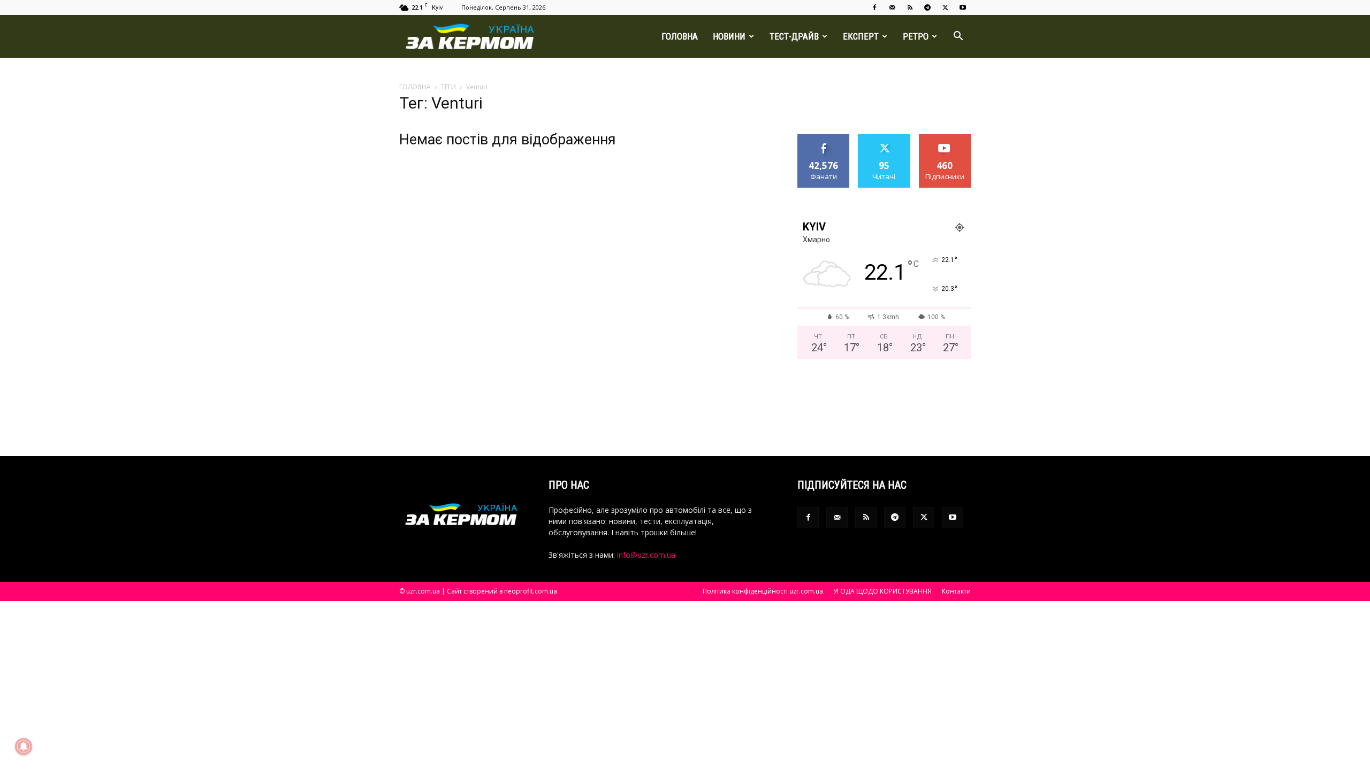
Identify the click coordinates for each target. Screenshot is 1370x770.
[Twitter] (945, 7)
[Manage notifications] (23, 746)
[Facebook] (874, 7)
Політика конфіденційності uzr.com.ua (763, 591)
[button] (958, 37)
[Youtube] (963, 7)
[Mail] (892, 7)
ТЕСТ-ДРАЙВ (794, 36)
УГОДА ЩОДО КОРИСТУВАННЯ (882, 591)
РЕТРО (915, 36)
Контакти (956, 591)
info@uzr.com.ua (646, 555)
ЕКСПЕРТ (861, 36)
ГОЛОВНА (679, 36)
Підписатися (945, 138)
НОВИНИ (729, 36)
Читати (884, 138)
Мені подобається (824, 142)
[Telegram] (927, 7)
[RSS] (910, 7)
